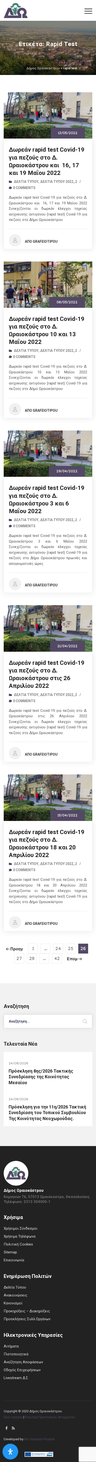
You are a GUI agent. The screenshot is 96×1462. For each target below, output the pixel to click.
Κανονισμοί (13, 1303)
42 (57, 959)
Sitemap (10, 1252)
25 (70, 949)
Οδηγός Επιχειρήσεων (22, 1370)
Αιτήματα (11, 1346)
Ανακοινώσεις (15, 1295)
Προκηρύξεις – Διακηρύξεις (27, 1311)
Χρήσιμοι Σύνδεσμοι (20, 1228)
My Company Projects (39, 1439)
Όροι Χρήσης (13, 1417)
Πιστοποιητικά (16, 1354)
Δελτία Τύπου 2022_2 (58, 182)
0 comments (24, 188)
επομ (72, 959)
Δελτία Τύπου (26, 182)
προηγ (16, 949)
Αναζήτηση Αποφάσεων (23, 1362)
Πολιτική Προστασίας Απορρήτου (50, 1417)
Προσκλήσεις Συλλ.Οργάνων (27, 1319)
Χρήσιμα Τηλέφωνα (19, 1236)
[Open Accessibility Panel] (10, 1452)
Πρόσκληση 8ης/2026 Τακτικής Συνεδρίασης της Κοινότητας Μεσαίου (41, 1076)
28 (31, 959)
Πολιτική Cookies (18, 1244)
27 (19, 959)
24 (58, 949)
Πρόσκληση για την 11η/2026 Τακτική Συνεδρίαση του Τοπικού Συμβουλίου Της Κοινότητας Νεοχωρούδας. (47, 1112)
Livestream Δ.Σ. (16, 1378)
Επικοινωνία (14, 1260)
